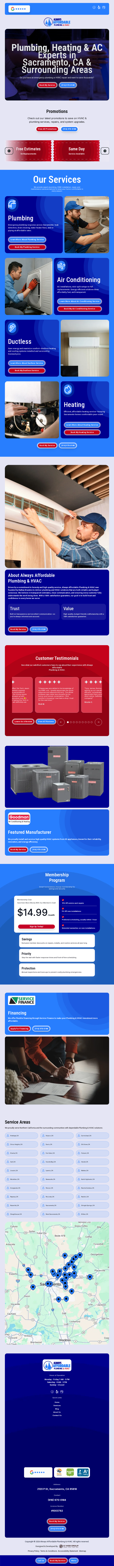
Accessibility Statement (68, 1551)
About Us (57, 1412)
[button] (73, 1560)
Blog (57, 1409)
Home (57, 1402)
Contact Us (57, 1415)
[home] (57, 22)
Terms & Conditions (48, 1551)
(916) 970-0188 (57, 1499)
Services (57, 1406)
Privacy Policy (33, 1551)
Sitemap (82, 1551)
